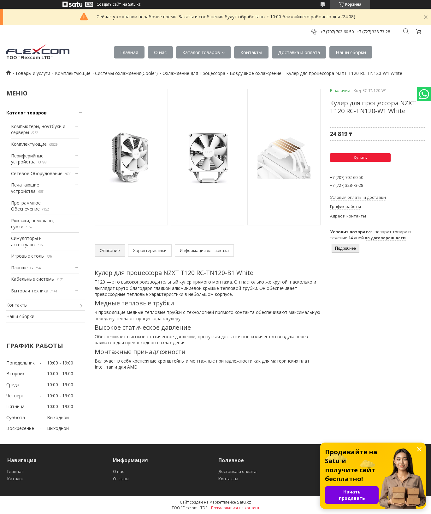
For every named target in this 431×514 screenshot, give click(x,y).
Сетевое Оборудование (36, 173)
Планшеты (22, 268)
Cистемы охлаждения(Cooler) (126, 73)
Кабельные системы (33, 279)
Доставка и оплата (299, 52)
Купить (360, 157)
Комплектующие (73, 73)
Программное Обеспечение (26, 206)
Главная (129, 52)
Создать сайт (109, 4)
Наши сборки (351, 52)
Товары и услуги (32, 73)
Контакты (251, 52)
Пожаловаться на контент (235, 508)
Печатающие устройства (25, 188)
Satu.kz (244, 502)
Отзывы (121, 478)
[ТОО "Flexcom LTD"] (37, 49)
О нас (160, 52)
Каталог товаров (201, 52)
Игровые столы (27, 256)
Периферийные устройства (27, 159)
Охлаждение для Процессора (193, 73)
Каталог (15, 478)
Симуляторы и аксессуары (26, 241)
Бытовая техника (29, 291)
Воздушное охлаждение (255, 73)
